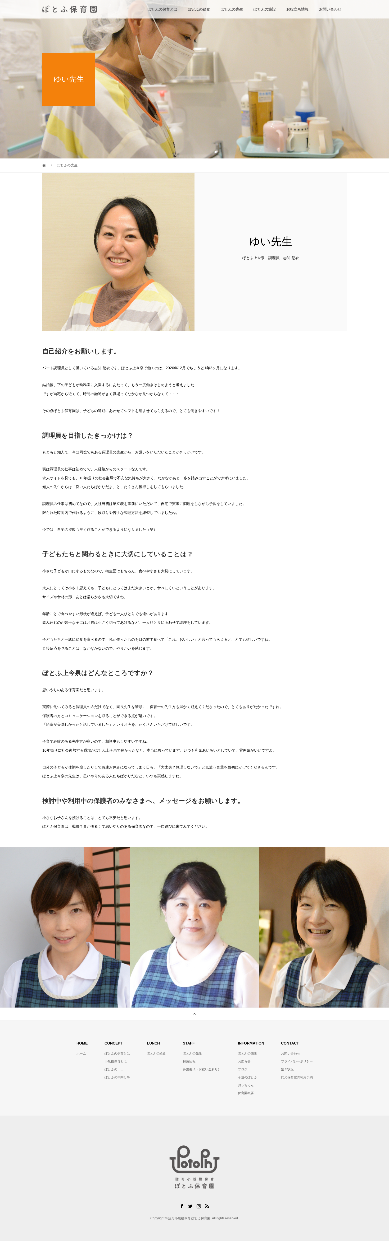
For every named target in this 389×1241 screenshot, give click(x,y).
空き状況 (287, 1069)
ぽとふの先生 (232, 9)
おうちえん (246, 1085)
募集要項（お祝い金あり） (202, 1069)
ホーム (81, 1053)
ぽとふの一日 (114, 1069)
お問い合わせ (330, 9)
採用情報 (189, 1061)
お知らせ (244, 1061)
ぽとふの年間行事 (117, 1077)
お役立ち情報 (297, 9)
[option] (65, 927)
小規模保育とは (116, 1061)
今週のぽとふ (247, 1077)
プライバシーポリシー (297, 1061)
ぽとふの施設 (265, 9)
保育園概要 (246, 1093)
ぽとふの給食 (199, 9)
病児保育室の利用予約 (297, 1077)
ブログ (242, 1069)
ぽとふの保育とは (162, 9)
